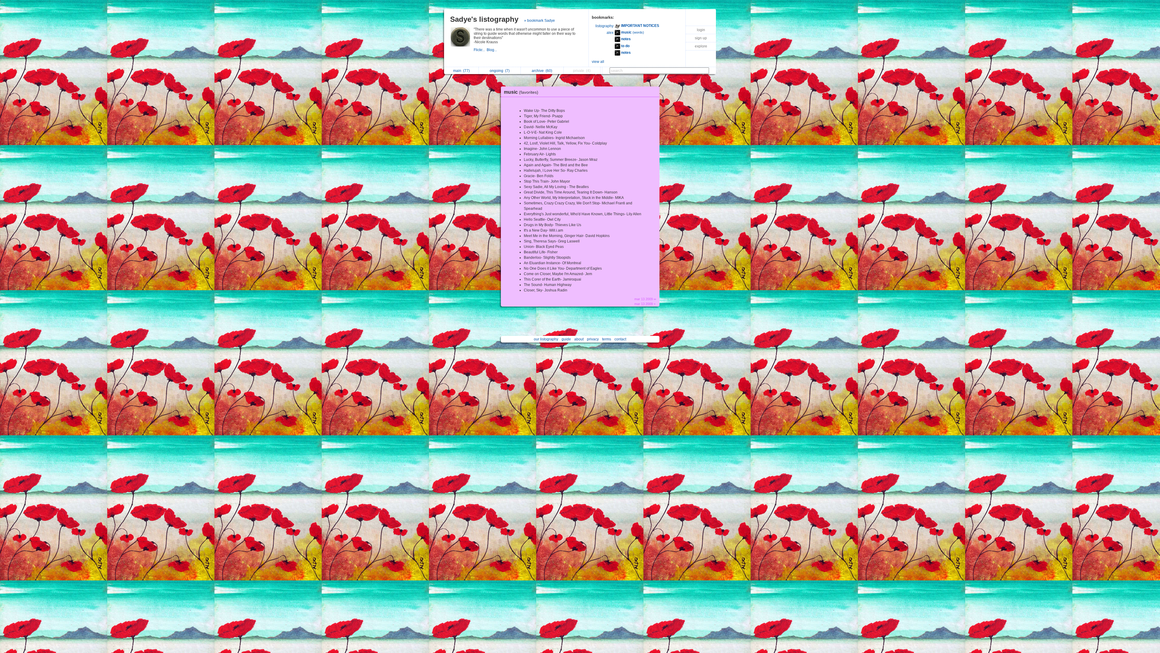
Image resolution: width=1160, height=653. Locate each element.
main (461, 71)
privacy (593, 339)
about (579, 339)
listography (604, 26)
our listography (546, 339)
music (521, 92)
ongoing (500, 71)
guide (566, 339)
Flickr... (480, 50)
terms (606, 339)
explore (701, 46)
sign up (701, 38)
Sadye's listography (484, 19)
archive (542, 71)
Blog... (492, 50)
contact (620, 339)
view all (598, 62)
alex (610, 33)
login (701, 30)
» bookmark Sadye (539, 20)
